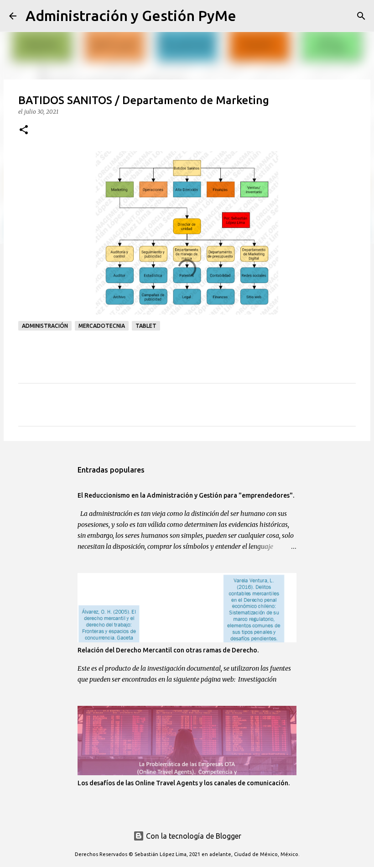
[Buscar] (249, 16)
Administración (45, 326)
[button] (23, 130)
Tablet (145, 326)
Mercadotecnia (101, 326)
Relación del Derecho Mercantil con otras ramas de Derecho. (168, 650)
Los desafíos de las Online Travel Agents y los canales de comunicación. (184, 783)
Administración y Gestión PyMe (131, 15)
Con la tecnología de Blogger (192, 836)
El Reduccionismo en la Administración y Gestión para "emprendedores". (186, 495)
